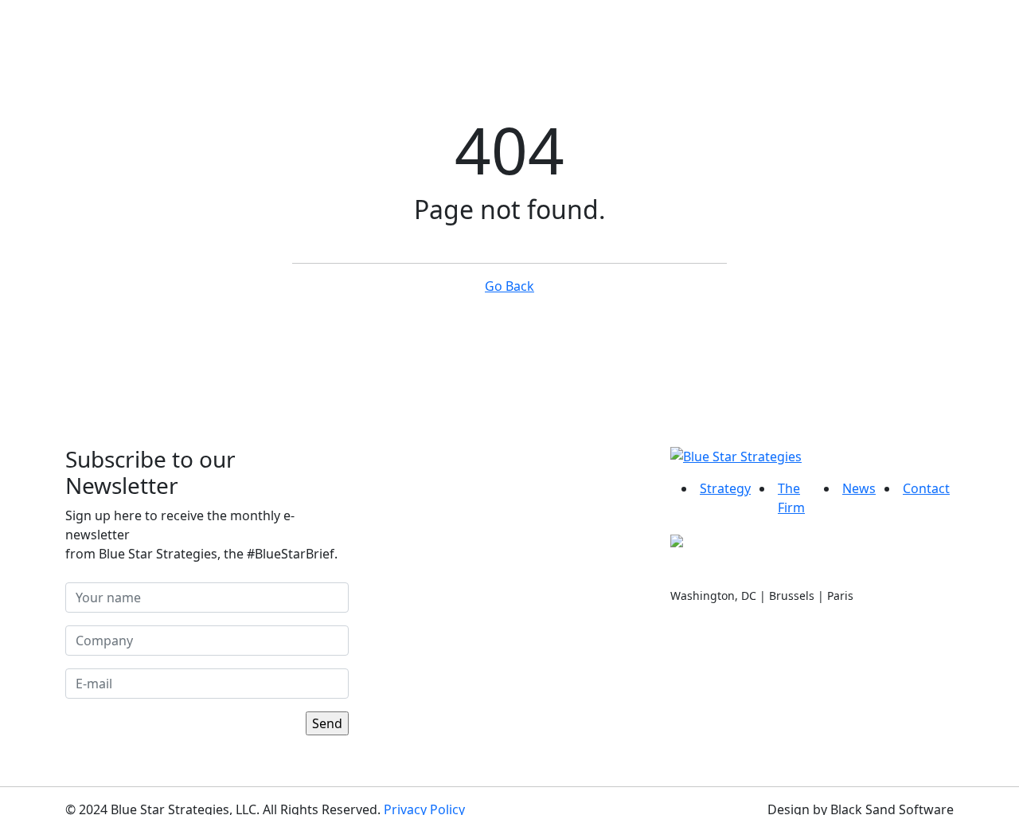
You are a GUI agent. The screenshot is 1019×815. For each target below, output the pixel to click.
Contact (794, 41)
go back (509, 286)
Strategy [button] (488, 41)
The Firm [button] (600, 41)
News (703, 41)
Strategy (725, 488)
